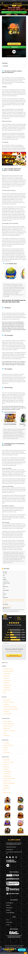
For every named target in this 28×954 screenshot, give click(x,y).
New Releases (7, 687)
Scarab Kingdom (7, 771)
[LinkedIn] (13, 857)
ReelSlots (8, 905)
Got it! (25, 953)
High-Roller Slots (7, 685)
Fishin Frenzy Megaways (9, 778)
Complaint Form (9, 849)
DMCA (7, 919)
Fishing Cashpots (8, 713)
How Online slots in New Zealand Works (14, 852)
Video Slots (6, 678)
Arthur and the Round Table (16, 599)
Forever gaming (9, 902)
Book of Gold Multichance (18, 600)
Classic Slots (6, 683)
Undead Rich (6, 787)
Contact (8, 924)
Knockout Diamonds (8, 745)
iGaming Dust (9, 907)
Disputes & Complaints (11, 846)
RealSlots (8, 910)
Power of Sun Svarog (8, 762)
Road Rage (6, 785)
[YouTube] (10, 857)
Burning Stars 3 (7, 699)
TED (5, 790)
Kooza (5, 733)
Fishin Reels (6, 711)
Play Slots (22, 949)
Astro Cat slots (15, 44)
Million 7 (5, 750)
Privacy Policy (9, 922)
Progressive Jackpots (7, 606)
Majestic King (7, 728)
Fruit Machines (7, 680)
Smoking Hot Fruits (8, 726)
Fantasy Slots (7, 676)
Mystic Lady (6, 766)
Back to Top (4, 662)
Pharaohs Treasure (6, 599)
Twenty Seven (7, 773)
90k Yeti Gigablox (8, 721)
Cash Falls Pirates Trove (9, 702)
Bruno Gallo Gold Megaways (10, 706)
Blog (5, 692)
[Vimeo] (16, 857)
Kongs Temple (7, 780)
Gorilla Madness (7, 776)
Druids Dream (7, 752)
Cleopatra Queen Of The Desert (11, 709)
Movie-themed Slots (8, 669)
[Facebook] (7, 857)
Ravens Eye (6, 704)
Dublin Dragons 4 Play (9, 723)
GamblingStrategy (10, 912)
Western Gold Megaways (9, 783)
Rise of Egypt (7, 759)
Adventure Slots (7, 690)
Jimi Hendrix (6, 743)
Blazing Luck (7, 735)
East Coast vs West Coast (9, 730)
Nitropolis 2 (6, 764)
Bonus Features (7, 673)
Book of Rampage (8, 600)
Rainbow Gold (7, 792)
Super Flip (6, 747)
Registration (15, 47)
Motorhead (6, 769)
